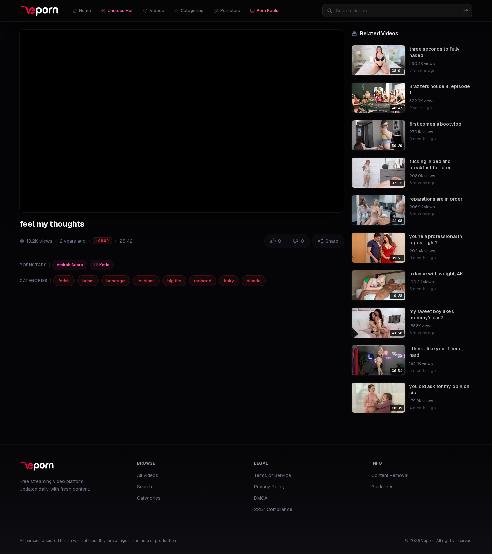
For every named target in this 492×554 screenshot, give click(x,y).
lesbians (146, 281)
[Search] (466, 11)
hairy (229, 281)
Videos (157, 10)
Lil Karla (101, 265)
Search (144, 487)
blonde (254, 281)
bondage (115, 281)
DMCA (260, 498)
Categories (192, 10)
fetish (64, 281)
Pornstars (230, 10)
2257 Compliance (273, 509)
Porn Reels (267, 10)
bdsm (88, 281)
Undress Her (120, 10)
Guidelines (382, 487)
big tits (174, 281)
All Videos (147, 475)
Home (85, 10)
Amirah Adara (70, 265)
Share (331, 241)
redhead (202, 281)
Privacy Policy (269, 487)
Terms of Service (272, 475)
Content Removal (389, 475)
